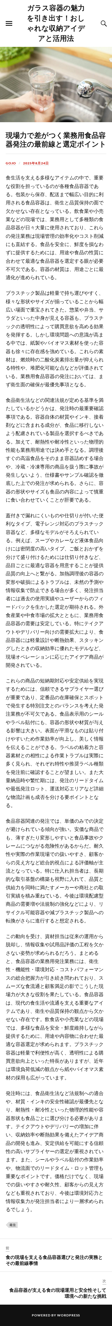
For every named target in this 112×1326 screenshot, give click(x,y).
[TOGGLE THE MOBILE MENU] (9, 23)
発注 (13, 1225)
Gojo (11, 163)
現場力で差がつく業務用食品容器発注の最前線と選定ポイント (56, 139)
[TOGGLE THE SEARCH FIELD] (103, 23)
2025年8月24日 (36, 163)
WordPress (68, 1315)
